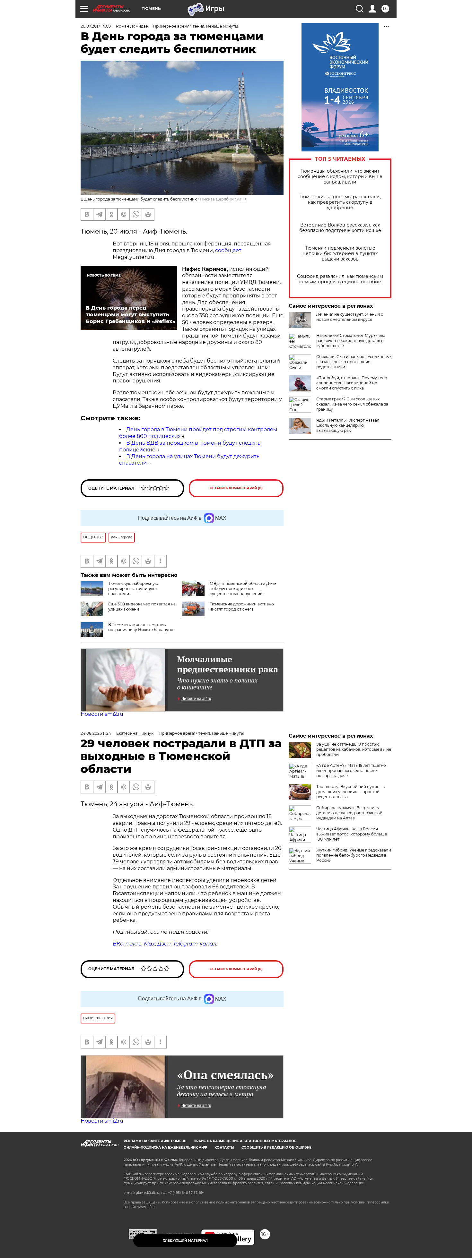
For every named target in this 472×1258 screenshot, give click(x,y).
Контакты (224, 1147)
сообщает (228, 250)
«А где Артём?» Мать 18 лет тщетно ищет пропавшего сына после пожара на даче (351, 770)
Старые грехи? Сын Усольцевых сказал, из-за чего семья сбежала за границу (352, 404)
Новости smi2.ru (102, 714)
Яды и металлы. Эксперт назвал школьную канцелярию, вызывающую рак (348, 425)
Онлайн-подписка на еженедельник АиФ (165, 1147)
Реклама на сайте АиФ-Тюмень (155, 1141)
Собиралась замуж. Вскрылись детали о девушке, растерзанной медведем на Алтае (349, 812)
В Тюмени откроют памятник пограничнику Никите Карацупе (140, 627)
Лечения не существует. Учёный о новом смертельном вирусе (349, 317)
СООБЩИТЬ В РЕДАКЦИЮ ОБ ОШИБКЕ (276, 1147)
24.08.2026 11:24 (96, 733)
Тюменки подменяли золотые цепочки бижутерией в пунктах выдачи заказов (340, 253)
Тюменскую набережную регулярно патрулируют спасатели (133, 588)
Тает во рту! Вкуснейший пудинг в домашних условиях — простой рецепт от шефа (350, 791)
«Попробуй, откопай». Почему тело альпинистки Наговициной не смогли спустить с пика (351, 382)
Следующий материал (185, 1240)
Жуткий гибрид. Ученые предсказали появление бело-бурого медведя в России (353, 855)
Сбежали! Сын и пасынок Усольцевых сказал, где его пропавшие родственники (353, 361)
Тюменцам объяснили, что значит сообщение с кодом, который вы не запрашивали (340, 176)
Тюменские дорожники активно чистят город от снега (242, 607)
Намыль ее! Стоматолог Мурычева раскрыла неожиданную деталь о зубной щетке (350, 340)
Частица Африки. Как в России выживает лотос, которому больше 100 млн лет (351, 834)
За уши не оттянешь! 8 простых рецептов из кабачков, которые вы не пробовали (353, 749)
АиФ (241, 199)
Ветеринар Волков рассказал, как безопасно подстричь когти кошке (340, 227)
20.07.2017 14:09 (96, 26)
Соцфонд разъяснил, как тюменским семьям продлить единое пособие (340, 279)
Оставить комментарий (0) (236, 488)
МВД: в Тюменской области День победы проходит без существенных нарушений (243, 588)
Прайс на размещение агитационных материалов (245, 1141)
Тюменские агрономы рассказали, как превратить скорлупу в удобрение (340, 202)
